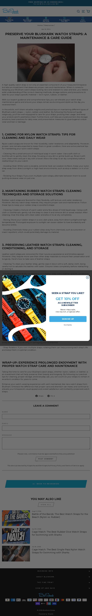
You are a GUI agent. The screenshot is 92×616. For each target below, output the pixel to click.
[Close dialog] (87, 277)
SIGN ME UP (68, 319)
